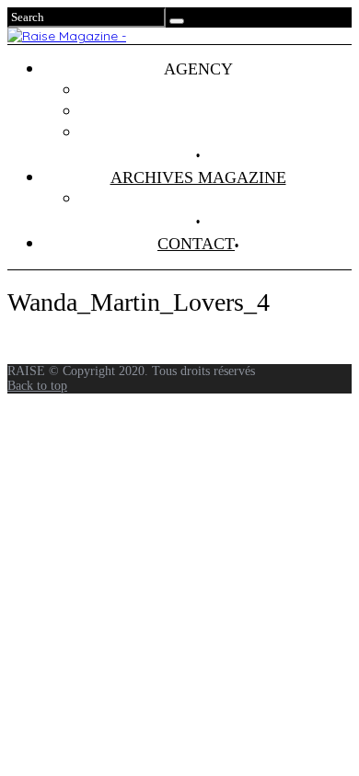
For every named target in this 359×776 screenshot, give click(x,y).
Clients (216, 111)
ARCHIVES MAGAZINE (198, 177)
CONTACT (196, 243)
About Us (216, 132)
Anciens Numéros (216, 198)
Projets (216, 90)
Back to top (37, 386)
